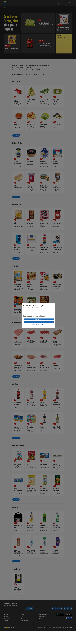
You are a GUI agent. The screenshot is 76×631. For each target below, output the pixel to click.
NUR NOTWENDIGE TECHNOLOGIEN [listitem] (39, 322)
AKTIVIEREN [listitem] (38, 319)
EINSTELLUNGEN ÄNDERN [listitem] (38, 324)
